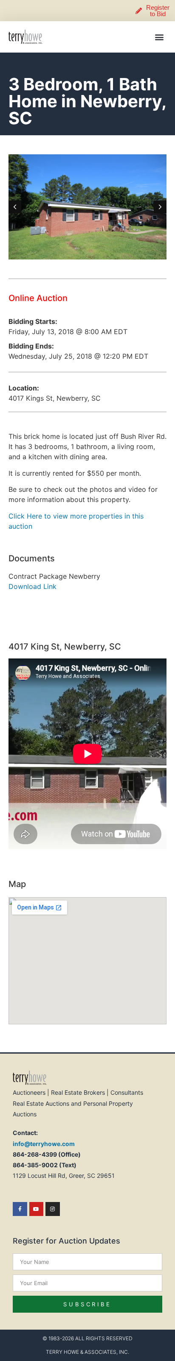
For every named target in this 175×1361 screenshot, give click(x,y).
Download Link (32, 586)
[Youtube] (36, 1209)
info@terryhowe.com (44, 1143)
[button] (159, 37)
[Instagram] (52, 1209)
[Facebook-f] (20, 1209)
